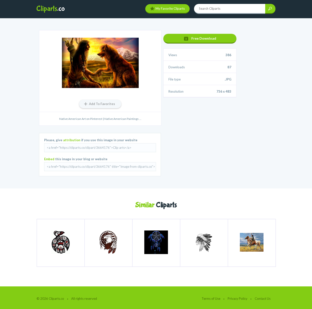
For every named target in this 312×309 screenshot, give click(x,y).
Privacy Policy (237, 298)
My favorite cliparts (170, 8)
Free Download (203, 38)
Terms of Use (211, 298)
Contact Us (263, 298)
